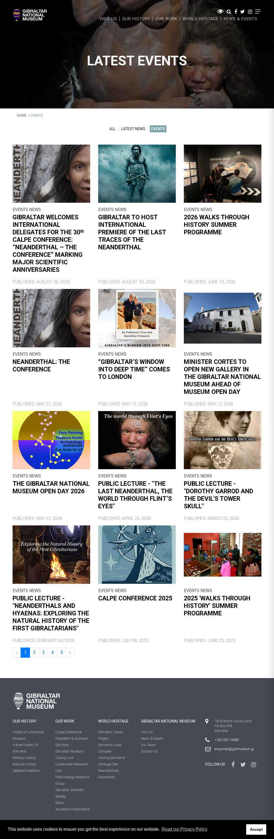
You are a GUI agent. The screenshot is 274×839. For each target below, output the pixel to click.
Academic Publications (72, 809)
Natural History (24, 764)
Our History (136, 18)
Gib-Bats (62, 745)
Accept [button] (256, 829)
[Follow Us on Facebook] (235, 11)
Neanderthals (108, 771)
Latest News (133, 129)
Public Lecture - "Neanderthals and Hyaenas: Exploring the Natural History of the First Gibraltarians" (51, 613)
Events (158, 129)
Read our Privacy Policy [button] (184, 829)
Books (59, 803)
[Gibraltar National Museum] (30, 15)
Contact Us (149, 751)
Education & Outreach (71, 738)
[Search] (229, 11)
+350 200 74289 (227, 740)
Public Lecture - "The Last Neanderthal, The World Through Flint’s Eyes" (135, 495)
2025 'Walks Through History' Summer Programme (217, 606)
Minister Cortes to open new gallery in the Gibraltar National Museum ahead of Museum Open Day (222, 377)
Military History (24, 758)
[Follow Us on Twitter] (242, 11)
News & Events (240, 18)
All (112, 129)
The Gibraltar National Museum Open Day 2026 (51, 487)
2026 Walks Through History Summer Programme (216, 225)
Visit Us (108, 18)
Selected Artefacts (26, 771)
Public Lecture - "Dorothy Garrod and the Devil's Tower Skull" (218, 495)
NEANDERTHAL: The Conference (41, 365)
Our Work (166, 18)
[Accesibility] (220, 11)
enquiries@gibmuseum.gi (234, 749)
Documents (106, 777)
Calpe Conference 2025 (135, 598)
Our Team (148, 745)
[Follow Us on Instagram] (250, 11)
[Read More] (51, 174)
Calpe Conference (68, 732)
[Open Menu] (257, 11)
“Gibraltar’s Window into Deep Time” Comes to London (134, 369)
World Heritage (200, 18)
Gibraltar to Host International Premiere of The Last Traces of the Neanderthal (132, 232)
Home (21, 115)
